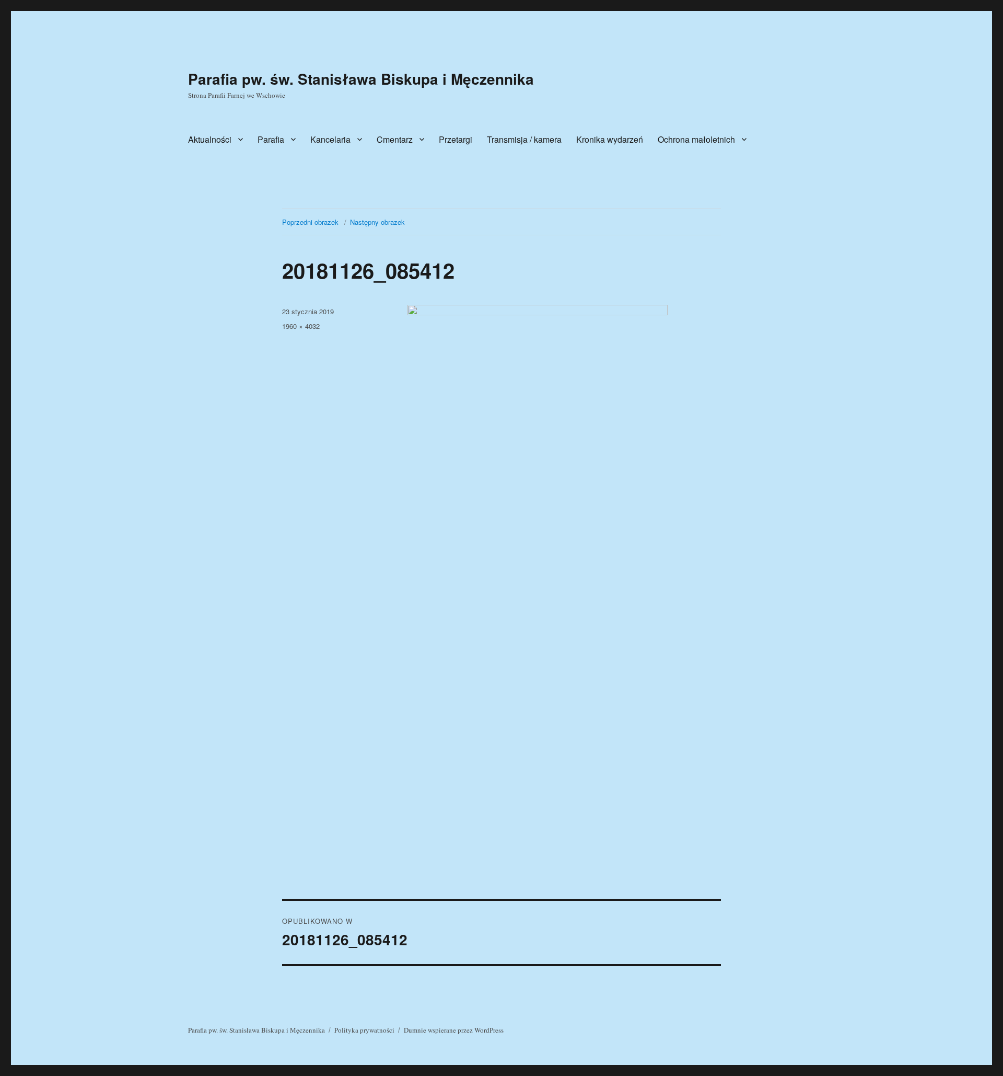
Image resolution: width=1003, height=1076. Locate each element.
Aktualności (209, 139)
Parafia (271, 139)
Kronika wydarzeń (609, 139)
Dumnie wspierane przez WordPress (454, 1030)
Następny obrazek (377, 222)
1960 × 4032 (301, 326)
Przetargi (455, 139)
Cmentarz (395, 139)
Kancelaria (330, 139)
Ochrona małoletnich (696, 139)
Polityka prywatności (364, 1030)
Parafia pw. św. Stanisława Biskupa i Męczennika (361, 78)
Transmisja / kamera (524, 139)
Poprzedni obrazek (310, 222)
